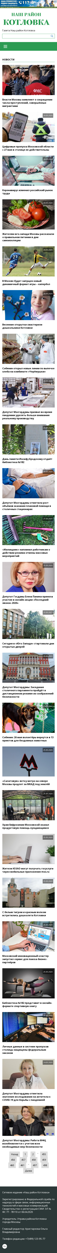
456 (13, 1159)
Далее (28, 1170)
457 (23, 1159)
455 (44, 1154)
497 (35, 1165)
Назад (14, 1154)
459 (44, 1159)
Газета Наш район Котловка (18, 30)
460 (12, 1165)
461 (22, 1165)
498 (45, 1165)
